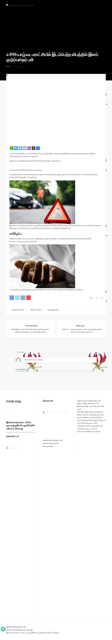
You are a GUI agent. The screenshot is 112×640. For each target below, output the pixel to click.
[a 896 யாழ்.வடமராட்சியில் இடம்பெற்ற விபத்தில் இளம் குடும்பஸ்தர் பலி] (56, 107)
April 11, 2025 (36, 310)
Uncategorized (53, 310)
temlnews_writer (18, 310)
